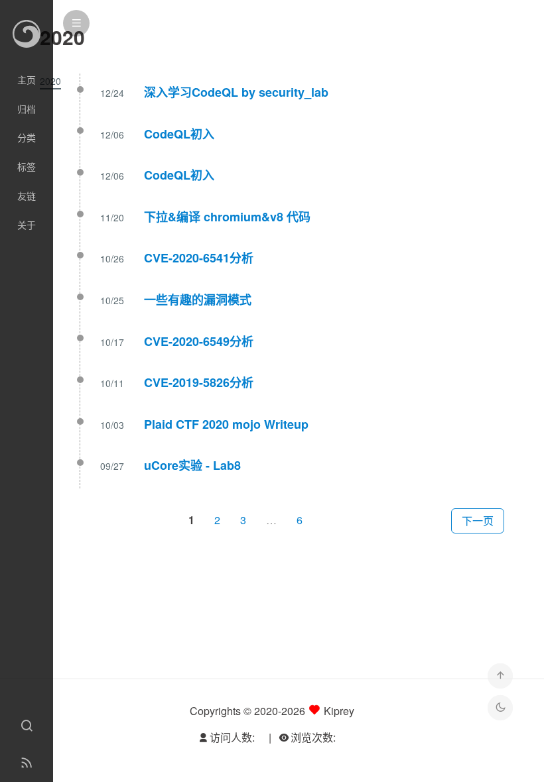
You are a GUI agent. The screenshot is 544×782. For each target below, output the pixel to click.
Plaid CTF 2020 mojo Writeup (226, 424)
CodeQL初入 (179, 133)
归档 (26, 108)
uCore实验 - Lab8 (192, 465)
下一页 (478, 520)
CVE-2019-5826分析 (198, 382)
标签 (26, 166)
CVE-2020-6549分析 (198, 341)
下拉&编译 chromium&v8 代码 (227, 216)
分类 (26, 137)
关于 (26, 224)
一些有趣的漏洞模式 (197, 299)
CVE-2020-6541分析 (198, 257)
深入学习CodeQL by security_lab (236, 92)
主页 (26, 79)
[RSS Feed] (26, 763)
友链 (26, 195)
